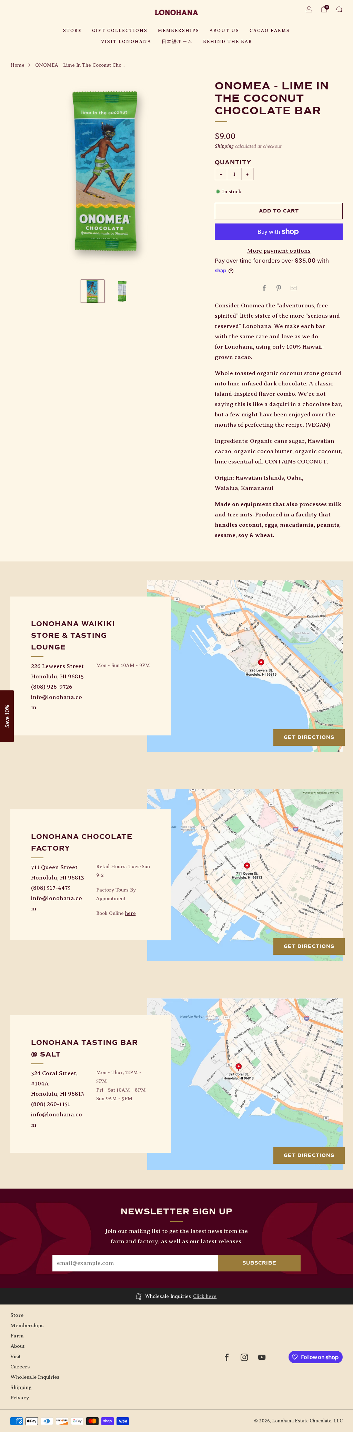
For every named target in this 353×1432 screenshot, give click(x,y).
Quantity (233, 162)
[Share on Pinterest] (278, 288)
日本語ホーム (177, 41)
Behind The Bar (227, 41)
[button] (7, 716)
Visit (15, 1356)
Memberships (178, 30)
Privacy (19, 1397)
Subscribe (259, 1263)
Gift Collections (120, 30)
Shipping (224, 146)
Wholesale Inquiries (34, 1377)
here (130, 913)
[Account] (308, 9)
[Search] (339, 9)
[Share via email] (293, 288)
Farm (17, 1335)
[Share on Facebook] (264, 288)
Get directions (309, 737)
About (17, 1346)
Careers (20, 1366)
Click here (204, 1296)
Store (72, 30)
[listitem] (177, 1296)
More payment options (279, 251)
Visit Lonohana (126, 41)
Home (17, 65)
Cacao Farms (270, 30)
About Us (224, 30)
